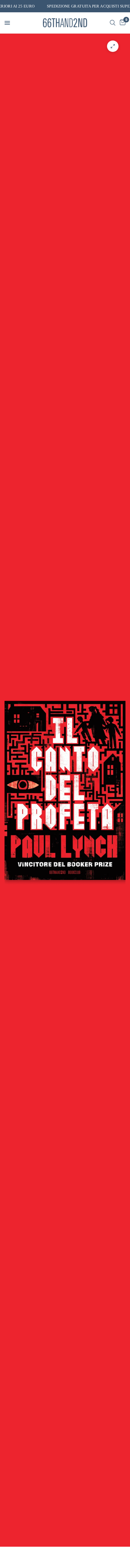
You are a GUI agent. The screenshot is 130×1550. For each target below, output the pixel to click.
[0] (121, 22)
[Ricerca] (113, 22)
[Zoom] (113, 46)
